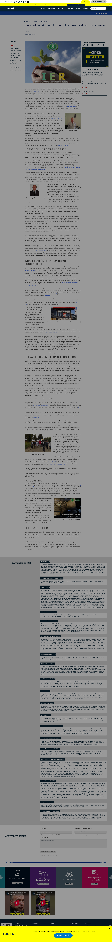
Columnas (70, 8)
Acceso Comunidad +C (98, 1)
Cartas (78, 8)
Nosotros (85, 8)
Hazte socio (63, 935)
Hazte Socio (85, 1)
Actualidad (61, 8)
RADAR (43, 8)
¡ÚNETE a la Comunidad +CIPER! (76, 5)
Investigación (51, 8)
